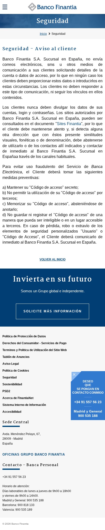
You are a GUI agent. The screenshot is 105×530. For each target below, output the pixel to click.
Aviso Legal (10, 363)
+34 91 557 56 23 (88, 402)
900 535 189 (23, 509)
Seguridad (58, 33)
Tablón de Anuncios (16, 357)
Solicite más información (52, 311)
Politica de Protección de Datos (24, 336)
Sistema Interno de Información (24, 405)
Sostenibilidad (12, 384)
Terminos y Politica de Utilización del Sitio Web (34, 350)
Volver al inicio (52, 259)
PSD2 (6, 391)
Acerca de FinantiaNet (17, 398)
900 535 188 (88, 416)
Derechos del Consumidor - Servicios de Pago (34, 343)
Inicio (43, 33)
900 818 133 (26, 505)
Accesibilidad (11, 411)
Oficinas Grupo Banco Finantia (33, 454)
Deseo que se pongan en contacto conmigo (88, 387)
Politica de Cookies (15, 370)
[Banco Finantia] (52, 6)
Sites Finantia (69, 124)
